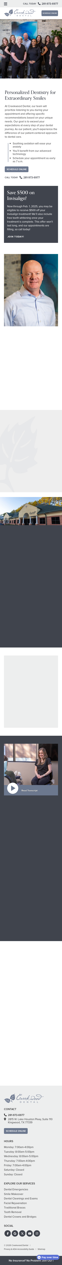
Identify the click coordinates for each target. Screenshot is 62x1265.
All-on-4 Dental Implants (44, 709)
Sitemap (41, 1249)
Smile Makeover (14, 721)
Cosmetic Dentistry (16, 558)
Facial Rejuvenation (15, 709)
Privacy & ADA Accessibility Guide (19, 1249)
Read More (12, 411)
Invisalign (11, 733)
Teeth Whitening (14, 717)
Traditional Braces (15, 729)
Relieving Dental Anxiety (40, 718)
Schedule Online (50, 13)
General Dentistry (15, 686)
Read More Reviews (31, 504)
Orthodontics (13, 593)
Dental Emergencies (42, 724)
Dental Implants (40, 705)
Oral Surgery (39, 728)
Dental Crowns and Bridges (41, 700)
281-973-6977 (12, 936)
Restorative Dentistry (17, 629)
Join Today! (15, 236)
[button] (7, 1233)
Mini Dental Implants (42, 713)
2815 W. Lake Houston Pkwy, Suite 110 (30, 1120)
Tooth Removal (40, 732)
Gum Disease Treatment (18, 696)
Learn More (12, 583)
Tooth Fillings (39, 690)
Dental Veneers (14, 713)
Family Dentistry (14, 701)
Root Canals (38, 694)
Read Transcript (29, 790)
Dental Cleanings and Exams (16, 691)
